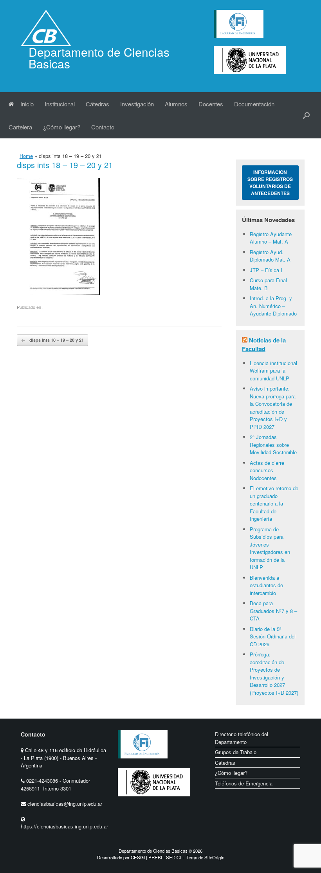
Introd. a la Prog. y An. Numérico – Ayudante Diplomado (273, 305)
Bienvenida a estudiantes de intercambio (266, 585)
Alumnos (176, 104)
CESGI (138, 857)
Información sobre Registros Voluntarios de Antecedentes (270, 183)
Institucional (60, 104)
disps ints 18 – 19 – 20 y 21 (52, 340)
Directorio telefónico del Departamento (241, 738)
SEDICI (173, 857)
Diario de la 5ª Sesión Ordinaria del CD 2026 (273, 636)
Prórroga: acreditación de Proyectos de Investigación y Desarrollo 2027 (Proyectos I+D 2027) (274, 673)
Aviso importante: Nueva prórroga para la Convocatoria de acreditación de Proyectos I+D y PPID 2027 (273, 407)
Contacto (102, 127)
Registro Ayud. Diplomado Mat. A (270, 256)
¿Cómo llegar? (61, 127)
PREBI (155, 857)
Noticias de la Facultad (264, 344)
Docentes (210, 104)
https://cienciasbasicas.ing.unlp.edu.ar (64, 826)
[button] (306, 115)
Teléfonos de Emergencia (243, 783)
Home (26, 156)
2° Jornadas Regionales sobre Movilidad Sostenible (273, 444)
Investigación (137, 104)
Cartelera (20, 127)
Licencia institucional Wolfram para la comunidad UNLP (273, 370)
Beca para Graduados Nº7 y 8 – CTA (273, 610)
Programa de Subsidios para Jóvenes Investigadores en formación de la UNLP (270, 548)
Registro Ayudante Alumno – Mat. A (271, 238)
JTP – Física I (266, 270)
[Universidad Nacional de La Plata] (154, 802)
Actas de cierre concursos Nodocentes (267, 470)
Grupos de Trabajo (235, 752)
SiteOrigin (214, 857)
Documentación (254, 104)
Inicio (27, 104)
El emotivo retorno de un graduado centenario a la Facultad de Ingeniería (274, 503)
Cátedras (97, 104)
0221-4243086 (43, 780)
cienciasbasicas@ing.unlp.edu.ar (64, 803)
